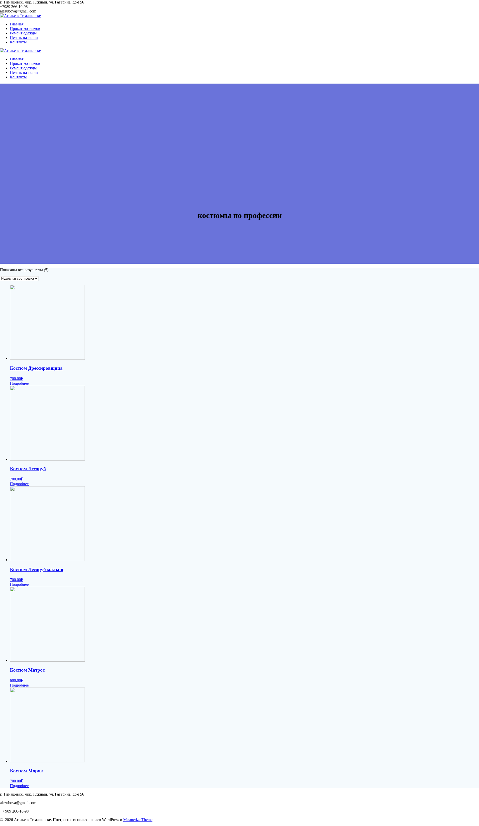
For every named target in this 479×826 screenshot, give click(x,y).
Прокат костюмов (25, 28)
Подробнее (19, 383)
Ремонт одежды (23, 33)
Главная (16, 24)
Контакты (18, 42)
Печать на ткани (24, 37)
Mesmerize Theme (137, 820)
